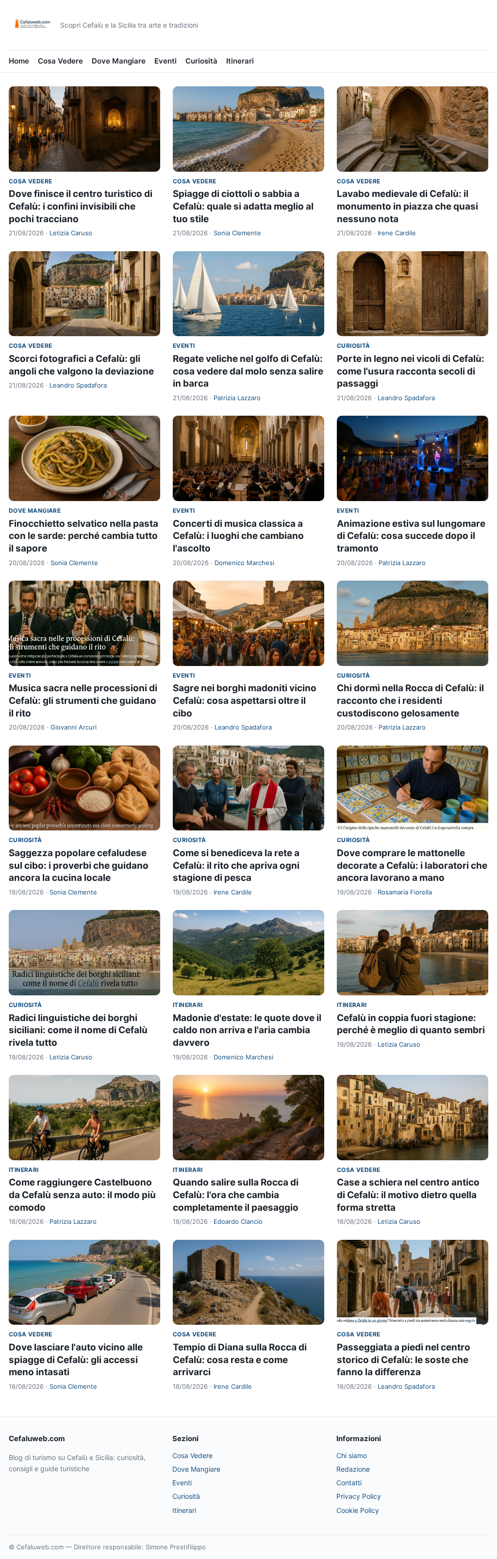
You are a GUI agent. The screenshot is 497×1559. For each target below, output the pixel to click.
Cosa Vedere (60, 60)
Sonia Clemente (237, 233)
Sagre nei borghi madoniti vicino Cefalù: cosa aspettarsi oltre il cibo (244, 700)
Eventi (165, 60)
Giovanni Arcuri (73, 727)
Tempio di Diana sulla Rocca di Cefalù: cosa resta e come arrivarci (240, 1360)
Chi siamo (351, 1455)
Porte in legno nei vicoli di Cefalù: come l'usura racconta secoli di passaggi (410, 371)
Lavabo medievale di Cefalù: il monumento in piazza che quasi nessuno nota (407, 206)
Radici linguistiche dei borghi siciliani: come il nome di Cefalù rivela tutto (78, 1030)
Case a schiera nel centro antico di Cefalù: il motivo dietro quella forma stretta (408, 1195)
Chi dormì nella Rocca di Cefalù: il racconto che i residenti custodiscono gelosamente (410, 700)
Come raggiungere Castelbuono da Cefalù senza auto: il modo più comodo (82, 1195)
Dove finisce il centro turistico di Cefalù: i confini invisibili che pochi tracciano (80, 206)
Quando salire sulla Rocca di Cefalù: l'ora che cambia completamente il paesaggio (235, 1195)
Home (19, 60)
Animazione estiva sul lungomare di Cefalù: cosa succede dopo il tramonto (411, 536)
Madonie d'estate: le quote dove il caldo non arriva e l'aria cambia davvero (247, 1030)
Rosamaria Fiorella (405, 892)
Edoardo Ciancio (238, 1221)
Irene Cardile (397, 233)
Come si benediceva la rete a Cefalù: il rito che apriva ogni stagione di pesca (236, 865)
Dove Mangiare (119, 60)
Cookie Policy (357, 1510)
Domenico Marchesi (244, 563)
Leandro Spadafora (78, 385)
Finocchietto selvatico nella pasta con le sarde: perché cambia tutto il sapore (83, 536)
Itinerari (240, 60)
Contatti (349, 1482)
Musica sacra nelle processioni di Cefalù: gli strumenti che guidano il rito (83, 700)
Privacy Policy (358, 1496)
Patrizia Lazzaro (237, 398)
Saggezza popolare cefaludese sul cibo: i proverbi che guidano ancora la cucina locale (79, 865)
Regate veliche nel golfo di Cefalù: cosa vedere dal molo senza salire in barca (248, 371)
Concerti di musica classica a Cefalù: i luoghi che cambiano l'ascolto (238, 536)
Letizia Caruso (71, 233)
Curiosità (201, 60)
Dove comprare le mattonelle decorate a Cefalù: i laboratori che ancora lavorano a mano (412, 865)
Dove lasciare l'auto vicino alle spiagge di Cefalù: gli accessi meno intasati (76, 1360)
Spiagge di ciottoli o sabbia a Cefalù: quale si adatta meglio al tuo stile (243, 206)
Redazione (353, 1469)
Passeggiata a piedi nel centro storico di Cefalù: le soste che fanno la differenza (403, 1360)
